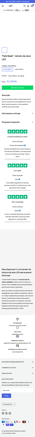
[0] (32, 6)
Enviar (6, 396)
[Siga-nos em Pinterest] (10, 413)
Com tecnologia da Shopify (8, 433)
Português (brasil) (7, 404)
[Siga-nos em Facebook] (3, 413)
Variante (4, 76)
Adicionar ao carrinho (17, 87)
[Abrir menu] (3, 6)
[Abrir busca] (25, 6)
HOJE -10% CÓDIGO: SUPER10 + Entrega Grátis (17, 1)
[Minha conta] (28, 6)
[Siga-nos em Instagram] (6, 413)
